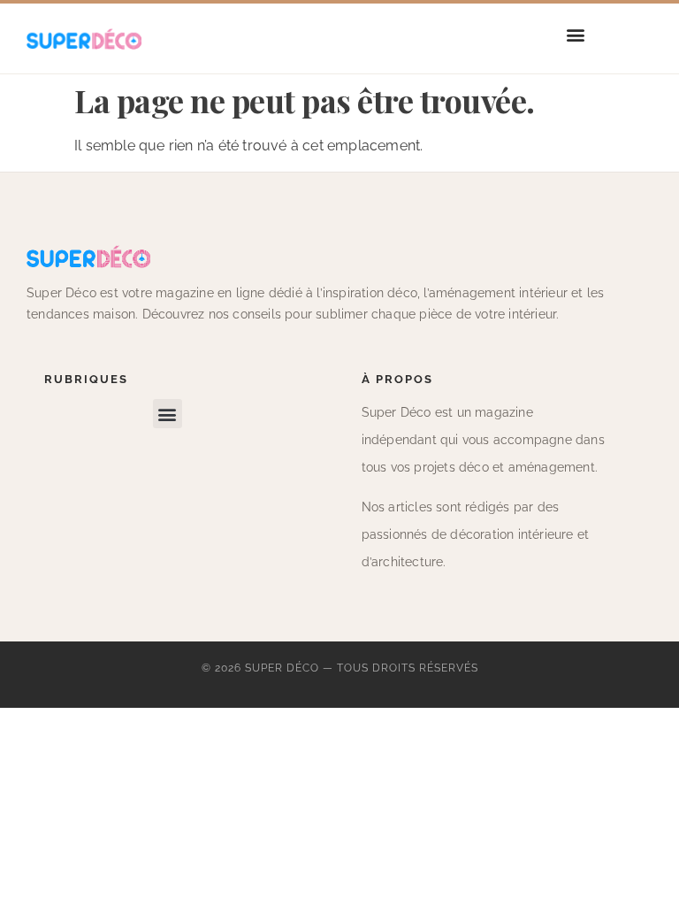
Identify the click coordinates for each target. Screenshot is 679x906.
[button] (576, 34)
